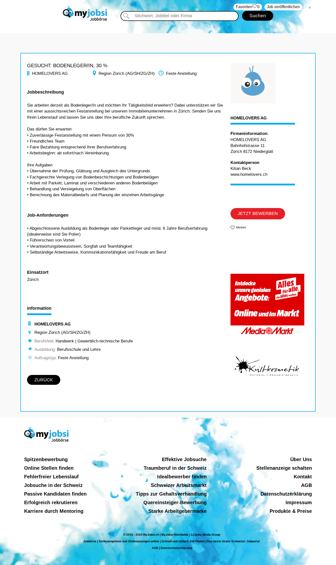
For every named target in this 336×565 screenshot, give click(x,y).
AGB (306, 485)
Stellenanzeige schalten (284, 468)
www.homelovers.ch (248, 174)
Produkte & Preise (291, 511)
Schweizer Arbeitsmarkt (179, 485)
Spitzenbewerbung (46, 459)
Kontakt (303, 476)
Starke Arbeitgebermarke (177, 511)
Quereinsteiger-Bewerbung (175, 502)
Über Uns (301, 459)
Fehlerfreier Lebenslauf (51, 476)
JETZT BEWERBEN (258, 213)
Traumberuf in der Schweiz (175, 468)
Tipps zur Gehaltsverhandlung (171, 494)
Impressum (299, 502)
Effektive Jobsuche (184, 459)
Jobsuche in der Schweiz (53, 485)
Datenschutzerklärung (286, 494)
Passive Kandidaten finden (55, 494)
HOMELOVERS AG (248, 118)
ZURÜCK (43, 379)
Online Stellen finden (49, 468)
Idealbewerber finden (182, 476)
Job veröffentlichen (283, 7)
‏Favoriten (248, 7)
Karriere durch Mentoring (53, 511)
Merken (241, 227)
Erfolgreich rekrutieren (50, 502)
